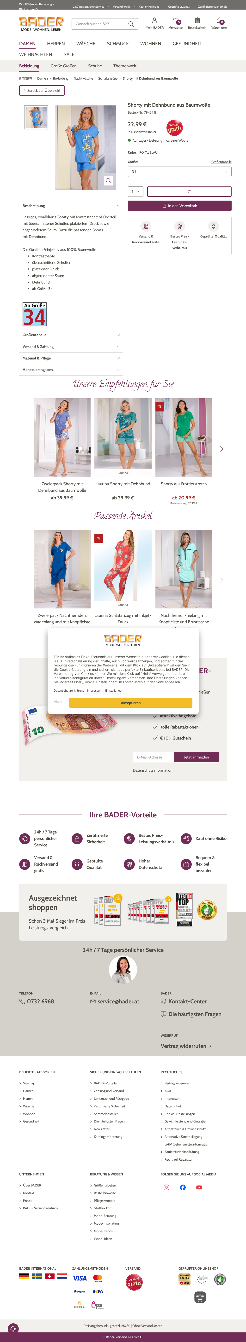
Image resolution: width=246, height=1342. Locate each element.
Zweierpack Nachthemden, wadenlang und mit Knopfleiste (62, 619)
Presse (27, 1200)
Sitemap (29, 1083)
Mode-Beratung (105, 1216)
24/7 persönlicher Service (88, 6)
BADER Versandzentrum (40, 1208)
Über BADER (32, 1185)
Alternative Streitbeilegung (183, 1136)
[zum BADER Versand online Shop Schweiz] (50, 1276)
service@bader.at (118, 1001)
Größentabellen (105, 1185)
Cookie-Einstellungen (180, 1114)
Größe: (133, 162)
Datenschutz (174, 1106)
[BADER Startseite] (41, 24)
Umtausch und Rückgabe (111, 1098)
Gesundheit (31, 1121)
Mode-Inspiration (106, 1223)
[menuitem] (27, 43)
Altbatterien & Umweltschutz (185, 1129)
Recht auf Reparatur (178, 1159)
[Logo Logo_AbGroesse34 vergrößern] (35, 314)
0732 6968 (40, 1001)
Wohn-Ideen (103, 1239)
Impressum (172, 1098)
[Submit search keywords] (131, 24)
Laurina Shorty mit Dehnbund (123, 483)
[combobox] (105, 24)
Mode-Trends (103, 1231)
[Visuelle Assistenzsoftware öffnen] (197, 1297)
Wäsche (28, 1106)
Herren (28, 1098)
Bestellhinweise (105, 1193)
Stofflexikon (102, 1208)
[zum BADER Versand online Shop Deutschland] (24, 1276)
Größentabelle (221, 162)
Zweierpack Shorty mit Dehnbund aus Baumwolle (62, 487)
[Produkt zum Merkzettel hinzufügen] (189, 191)
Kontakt (28, 1193)
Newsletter (101, 1129)
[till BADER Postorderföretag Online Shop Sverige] (37, 1276)
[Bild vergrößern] (108, 180)
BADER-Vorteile (105, 1083)
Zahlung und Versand (109, 1091)
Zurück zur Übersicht (43, 90)
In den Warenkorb (182, 205)
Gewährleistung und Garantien (186, 1121)
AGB (168, 1091)
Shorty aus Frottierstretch (184, 483)
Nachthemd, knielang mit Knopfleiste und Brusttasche (184, 619)
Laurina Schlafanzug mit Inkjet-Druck (122, 619)
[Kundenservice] (13, 1328)
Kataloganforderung (108, 1136)
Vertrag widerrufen (183, 1045)
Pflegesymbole (104, 1200)
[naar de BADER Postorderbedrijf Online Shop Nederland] (62, 1276)
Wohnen (29, 1114)
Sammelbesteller (106, 1114)
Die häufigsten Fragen (109, 1121)
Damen (28, 1091)
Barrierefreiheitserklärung (182, 1152)
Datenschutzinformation (152, 770)
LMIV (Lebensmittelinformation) (187, 1144)
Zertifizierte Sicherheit (109, 1106)
